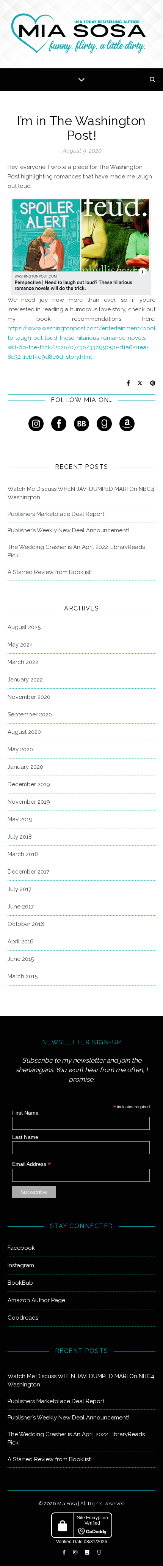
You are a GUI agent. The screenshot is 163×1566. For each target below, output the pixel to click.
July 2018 (20, 836)
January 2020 (25, 766)
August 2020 (24, 732)
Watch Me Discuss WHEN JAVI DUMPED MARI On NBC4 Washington (81, 493)
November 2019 (29, 801)
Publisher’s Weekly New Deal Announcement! (68, 530)
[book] (87, 1552)
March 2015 (23, 976)
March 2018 (23, 854)
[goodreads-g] (99, 1552)
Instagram (21, 1265)
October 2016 (26, 924)
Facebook (21, 1247)
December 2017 (28, 871)
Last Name (25, 1137)
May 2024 (20, 644)
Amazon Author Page (36, 1300)
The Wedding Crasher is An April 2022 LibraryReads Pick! (76, 551)
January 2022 (25, 679)
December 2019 (29, 784)
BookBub (20, 1282)
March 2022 (23, 662)
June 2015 (21, 959)
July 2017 (19, 889)
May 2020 (20, 749)
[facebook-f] (65, 1552)
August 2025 (24, 627)
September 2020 (30, 714)
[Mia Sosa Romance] (81, 33)
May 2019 (20, 819)
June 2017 (21, 906)
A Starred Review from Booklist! (50, 572)
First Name (25, 1113)
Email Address (31, 1164)
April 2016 (21, 941)
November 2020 (29, 697)
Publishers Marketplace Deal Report (56, 514)
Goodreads (23, 1317)
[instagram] (75, 1552)
